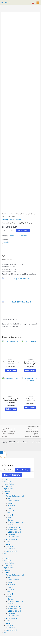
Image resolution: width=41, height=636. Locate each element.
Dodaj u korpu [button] (11, 370)
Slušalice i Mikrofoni (21, 214)
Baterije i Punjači (11, 551)
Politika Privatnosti (8, 431)
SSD (9, 498)
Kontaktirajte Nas (33, 426)
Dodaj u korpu (23, 230)
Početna (4, 214)
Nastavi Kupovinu (12, 475)
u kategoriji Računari (32, 436)
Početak (6, 479)
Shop (5, 493)
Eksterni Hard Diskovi (15, 529)
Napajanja (11, 505)
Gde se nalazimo (33, 429)
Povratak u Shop (22, 470)
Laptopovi (7, 491)
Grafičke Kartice (13, 501)
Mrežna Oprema (11, 539)
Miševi (10, 517)
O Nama (4, 436)
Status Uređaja (9, 484)
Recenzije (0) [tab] (7, 260)
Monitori (8, 544)
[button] (37, 3)
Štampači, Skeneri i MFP (16, 522)
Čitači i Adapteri (13, 537)
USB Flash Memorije (15, 532)
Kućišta (10, 503)
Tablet (8, 541)
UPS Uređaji (12, 534)
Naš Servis (7, 481)
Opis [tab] (4, 256)
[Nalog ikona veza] (33, 3)
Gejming (5, 220)
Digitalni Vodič (8, 489)
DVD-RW (11, 510)
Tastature (11, 520)
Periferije (11, 214)
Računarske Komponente (14, 496)
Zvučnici (11, 525)
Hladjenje (11, 508)
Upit (5, 553)
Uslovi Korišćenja (8, 434)
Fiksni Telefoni (10, 549)
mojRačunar (8, 486)
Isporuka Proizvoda (8, 429)
